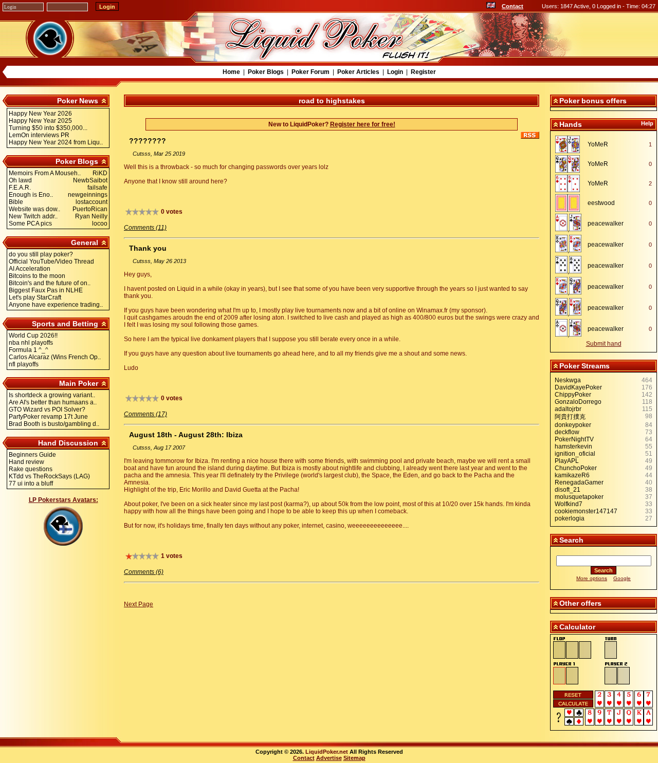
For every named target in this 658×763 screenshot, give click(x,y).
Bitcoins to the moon (37, 276)
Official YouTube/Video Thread (51, 261)
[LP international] (491, 6)
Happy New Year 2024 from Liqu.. (56, 142)
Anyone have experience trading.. (56, 304)
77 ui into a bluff (31, 483)
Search (571, 540)
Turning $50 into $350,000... (48, 128)
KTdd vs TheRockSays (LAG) (49, 476)
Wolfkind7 (568, 504)
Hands (570, 124)
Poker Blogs (266, 72)
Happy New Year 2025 (40, 120)
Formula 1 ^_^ (28, 349)
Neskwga (568, 380)
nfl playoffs (24, 364)
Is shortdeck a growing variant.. (52, 395)
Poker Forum (310, 72)
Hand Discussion (68, 443)
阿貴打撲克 (570, 416)
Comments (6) (143, 571)
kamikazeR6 (572, 475)
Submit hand (604, 343)
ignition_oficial (575, 453)
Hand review (26, 462)
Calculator (577, 627)
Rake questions (30, 469)
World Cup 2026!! (33, 335)
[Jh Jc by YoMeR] (570, 144)
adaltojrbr (568, 409)
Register (423, 72)
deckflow (567, 432)
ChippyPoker (573, 394)
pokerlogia (569, 518)
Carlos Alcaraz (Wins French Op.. (55, 357)
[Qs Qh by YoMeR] (570, 164)
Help (647, 123)
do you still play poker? (41, 254)
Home (231, 72)
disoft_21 (567, 489)
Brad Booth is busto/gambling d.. (54, 423)
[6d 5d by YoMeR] (570, 183)
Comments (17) (145, 414)
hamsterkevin (573, 446)
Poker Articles (358, 72)
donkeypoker (573, 425)
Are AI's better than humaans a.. (53, 402)
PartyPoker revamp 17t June (48, 416)
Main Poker (78, 383)
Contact (512, 6)
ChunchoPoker (576, 468)
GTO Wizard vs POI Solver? (47, 409)
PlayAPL (567, 460)
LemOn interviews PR (39, 135)
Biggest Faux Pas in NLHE (46, 290)
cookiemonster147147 (586, 511)
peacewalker (606, 223)
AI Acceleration (29, 268)
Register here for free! (362, 124)
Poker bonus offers (593, 101)
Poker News (77, 101)
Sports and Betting (65, 324)
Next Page (138, 604)
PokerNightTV (574, 439)
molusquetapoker (579, 496)
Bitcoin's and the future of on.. (49, 283)
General (84, 242)
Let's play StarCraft (35, 297)
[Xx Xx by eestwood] (570, 203)
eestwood (601, 203)
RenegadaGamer (579, 482)
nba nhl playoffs (31, 342)
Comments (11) (145, 227)
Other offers (580, 603)
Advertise (329, 758)
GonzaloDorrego (578, 401)
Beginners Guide (32, 454)
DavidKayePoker (578, 387)
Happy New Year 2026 (40, 113)
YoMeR (598, 144)
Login (395, 72)
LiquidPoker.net (326, 752)
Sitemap (354, 758)
